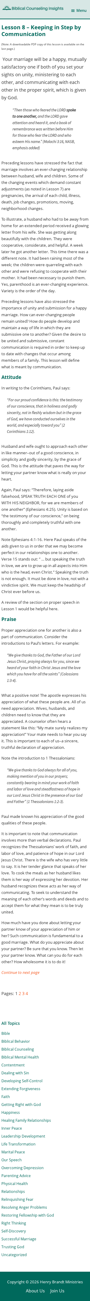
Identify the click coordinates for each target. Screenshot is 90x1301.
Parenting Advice (16, 1175)
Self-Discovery (13, 1231)
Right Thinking (13, 1223)
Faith (5, 1096)
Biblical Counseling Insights (32, 7)
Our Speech (11, 1159)
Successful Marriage (18, 1238)
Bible (5, 1033)
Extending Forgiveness (20, 1088)
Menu (81, 10)
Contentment (13, 1065)
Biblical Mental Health (20, 1057)
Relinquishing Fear (17, 1199)
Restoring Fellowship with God (27, 1215)
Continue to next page (20, 972)
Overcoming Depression (22, 1167)
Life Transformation (18, 1144)
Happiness (10, 1112)
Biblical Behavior (15, 1041)
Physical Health (14, 1183)
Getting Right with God (21, 1104)
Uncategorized (14, 1254)
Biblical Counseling (17, 1049)
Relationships (13, 1191)
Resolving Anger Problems (24, 1207)
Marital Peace (13, 1152)
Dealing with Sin (15, 1072)
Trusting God (12, 1246)
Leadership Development (23, 1136)
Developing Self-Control (21, 1080)
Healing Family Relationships (26, 1120)
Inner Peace (11, 1128)
